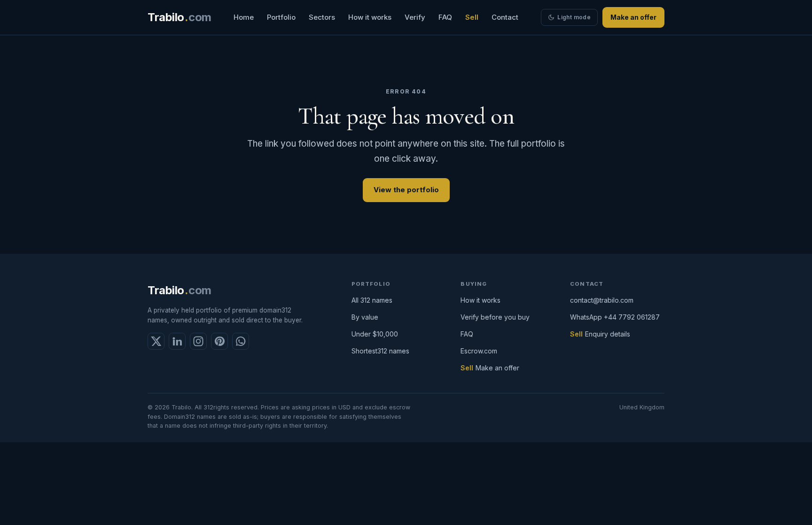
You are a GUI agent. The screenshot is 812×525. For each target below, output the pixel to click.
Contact (505, 17)
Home (244, 17)
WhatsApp (615, 317)
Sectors (322, 17)
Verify (415, 17)
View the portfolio (406, 189)
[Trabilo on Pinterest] (219, 341)
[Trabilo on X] (156, 341)
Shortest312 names (380, 351)
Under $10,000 (374, 334)
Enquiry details (607, 334)
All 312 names (371, 300)
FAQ (445, 17)
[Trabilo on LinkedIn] (177, 341)
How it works (369, 17)
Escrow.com (479, 351)
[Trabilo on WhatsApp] (240, 341)
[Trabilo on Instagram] (198, 341)
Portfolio (281, 17)
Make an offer (633, 17)
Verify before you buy (495, 317)
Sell (471, 17)
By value (364, 317)
